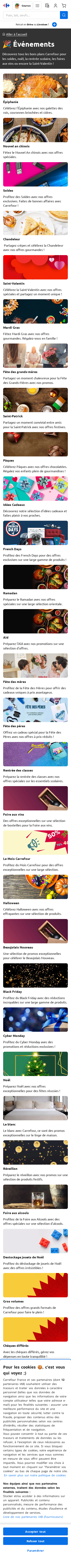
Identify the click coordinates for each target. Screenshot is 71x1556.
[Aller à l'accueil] (6, 5)
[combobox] (35, 15)
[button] (37, 5)
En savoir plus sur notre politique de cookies (35, 1475)
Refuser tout (35, 1541)
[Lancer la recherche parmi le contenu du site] (64, 15)
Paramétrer (35, 1550)
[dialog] (35, 1457)
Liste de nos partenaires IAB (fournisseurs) (33, 1517)
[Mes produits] (47, 5)
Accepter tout (35, 1531)
